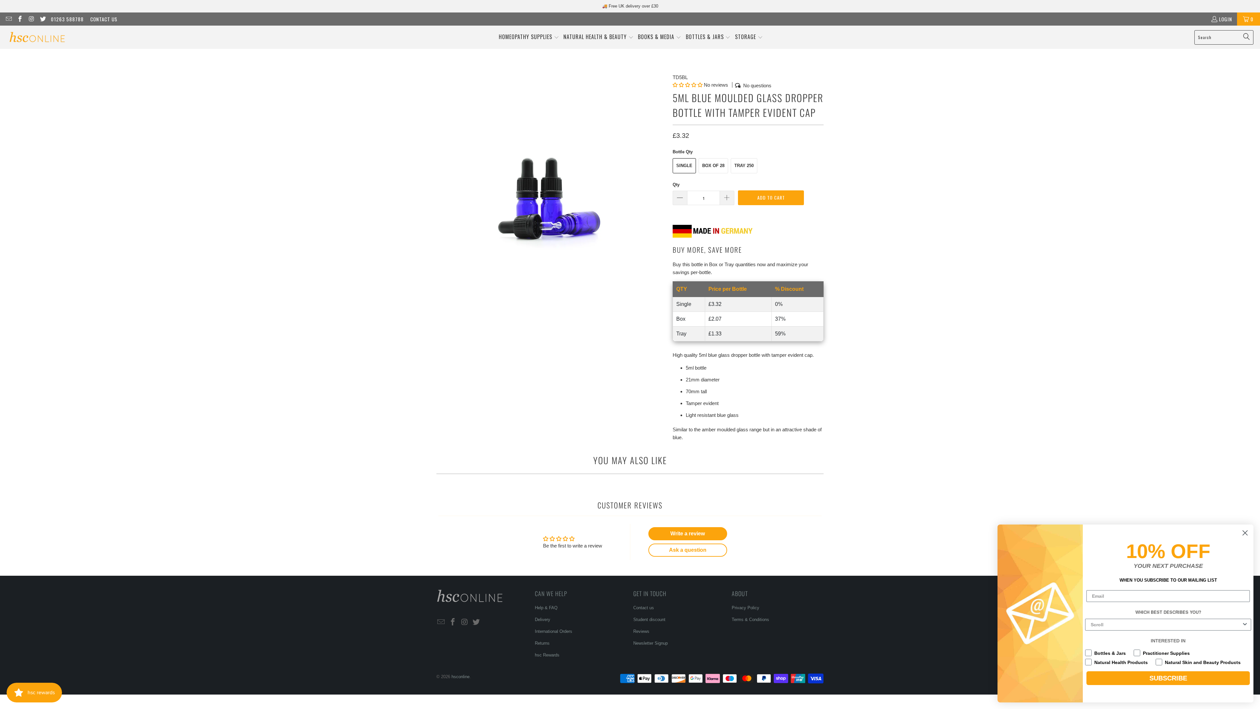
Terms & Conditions (750, 619)
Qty (676, 184)
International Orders (553, 631)
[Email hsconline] (8, 19)
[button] (529, 37)
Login (1225, 19)
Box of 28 (713, 165)
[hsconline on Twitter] (42, 19)
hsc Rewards (547, 655)
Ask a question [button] (687, 550)
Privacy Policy (745, 607)
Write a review (687, 533)
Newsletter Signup (650, 643)
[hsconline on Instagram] (31, 19)
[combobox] (1166, 624)
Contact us (643, 607)
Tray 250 (744, 165)
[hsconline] (37, 37)
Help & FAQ (546, 607)
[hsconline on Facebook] (19, 19)
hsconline (461, 676)
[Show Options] (1245, 624)
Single (684, 165)
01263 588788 (67, 19)
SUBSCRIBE (1168, 678)
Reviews (641, 631)
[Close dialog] (1245, 533)
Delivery (542, 619)
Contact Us (103, 19)
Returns (542, 643)
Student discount (649, 619)
